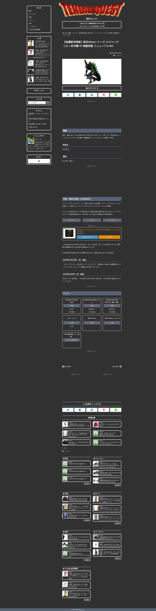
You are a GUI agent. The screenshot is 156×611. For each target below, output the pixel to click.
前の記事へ (68, 366)
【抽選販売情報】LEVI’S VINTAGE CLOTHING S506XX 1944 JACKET (42, 71)
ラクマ (92, 220)
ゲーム (31, 20)
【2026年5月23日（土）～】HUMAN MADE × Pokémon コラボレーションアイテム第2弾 (79, 508)
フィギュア (118, 55)
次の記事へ (115, 366)
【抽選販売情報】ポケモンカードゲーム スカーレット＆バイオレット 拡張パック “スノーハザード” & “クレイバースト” (110, 509)
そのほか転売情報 (34, 29)
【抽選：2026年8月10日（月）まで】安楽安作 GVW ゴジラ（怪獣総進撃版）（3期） (109, 553)
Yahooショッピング (88, 237)
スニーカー (32, 14)
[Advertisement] (91, 114)
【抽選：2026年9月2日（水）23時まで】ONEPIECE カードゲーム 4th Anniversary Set (78, 586)
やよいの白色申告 (72, 340)
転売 (65, 448)
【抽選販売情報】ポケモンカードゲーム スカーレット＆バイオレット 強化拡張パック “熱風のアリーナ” (110, 500)
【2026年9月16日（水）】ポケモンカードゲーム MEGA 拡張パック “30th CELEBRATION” (79, 595)
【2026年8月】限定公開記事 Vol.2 (77, 471)
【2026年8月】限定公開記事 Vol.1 (77, 464)
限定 (30, 11)
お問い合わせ (33, 127)
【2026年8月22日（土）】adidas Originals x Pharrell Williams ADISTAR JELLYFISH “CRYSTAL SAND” (109, 465)
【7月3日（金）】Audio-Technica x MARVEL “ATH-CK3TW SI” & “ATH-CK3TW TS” (77, 546)
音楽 (30, 23)
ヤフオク (71, 220)
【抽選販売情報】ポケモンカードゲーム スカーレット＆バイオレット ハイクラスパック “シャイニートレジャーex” (110, 518)
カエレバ (83, 231)
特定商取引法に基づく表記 (37, 124)
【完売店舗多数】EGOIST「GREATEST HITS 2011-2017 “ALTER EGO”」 (78, 555)
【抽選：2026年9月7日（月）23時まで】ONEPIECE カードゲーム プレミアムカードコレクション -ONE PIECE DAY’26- (39, 53)
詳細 (72, 305)
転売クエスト (81, 609)
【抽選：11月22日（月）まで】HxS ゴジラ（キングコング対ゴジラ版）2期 (42, 79)
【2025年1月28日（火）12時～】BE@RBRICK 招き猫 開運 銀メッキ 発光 (78, 426)
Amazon (110, 237)
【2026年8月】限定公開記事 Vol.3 (77, 478)
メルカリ (112, 220)
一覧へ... (87, 483)
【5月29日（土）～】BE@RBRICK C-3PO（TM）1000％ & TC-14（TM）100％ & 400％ (78, 435)
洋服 (30, 17)
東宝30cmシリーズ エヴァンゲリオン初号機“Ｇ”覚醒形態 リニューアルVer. (98, 229)
